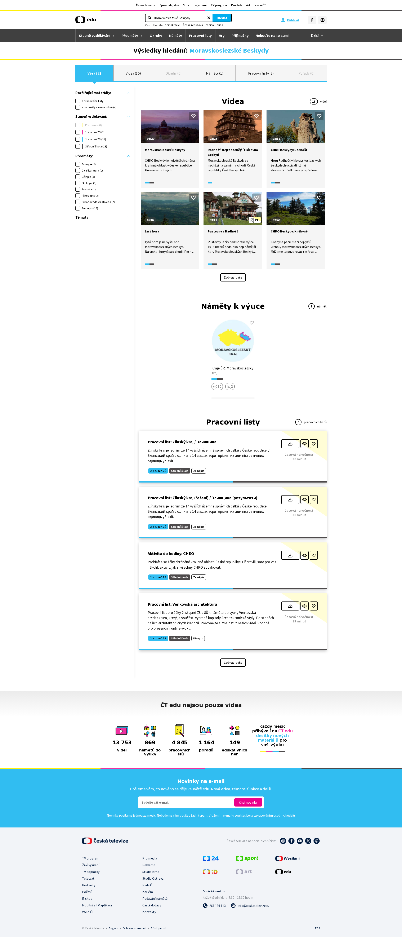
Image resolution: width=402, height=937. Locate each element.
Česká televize (145, 5)
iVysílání (201, 5)
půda (220, 25)
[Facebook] (312, 20)
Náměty (175, 35)
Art (248, 5)
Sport (187, 5)
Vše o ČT (260, 5)
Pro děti (236, 5)
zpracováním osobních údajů (274, 815)
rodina (210, 25)
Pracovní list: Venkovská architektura (182, 604)
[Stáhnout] (290, 443)
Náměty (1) (214, 73)
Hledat (222, 18)
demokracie (172, 25)
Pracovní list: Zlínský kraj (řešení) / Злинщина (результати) (202, 497)
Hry (222, 35)
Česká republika (193, 25)
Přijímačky (240, 35)
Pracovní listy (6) (261, 73)
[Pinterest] (322, 20)
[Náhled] (304, 443)
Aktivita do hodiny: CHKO (171, 553)
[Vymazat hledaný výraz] (209, 18)
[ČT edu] (85, 21)
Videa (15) (133, 73)
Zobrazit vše (233, 277)
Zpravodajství (169, 5)
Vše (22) (94, 73)
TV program (219, 5)
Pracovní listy (200, 35)
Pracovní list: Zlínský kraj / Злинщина (182, 441)
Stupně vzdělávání (94, 35)
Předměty (130, 35)
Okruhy (156, 35)
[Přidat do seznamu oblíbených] (193, 116)
